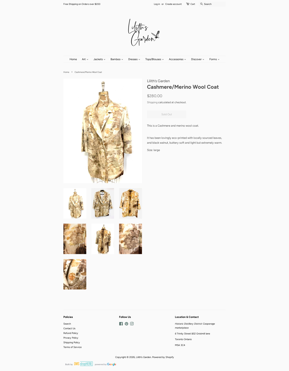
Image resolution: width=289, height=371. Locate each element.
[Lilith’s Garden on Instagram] (132, 324)
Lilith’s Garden (143, 357)
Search (67, 323)
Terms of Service (72, 347)
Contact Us (69, 328)
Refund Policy (70, 333)
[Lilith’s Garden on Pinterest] (126, 324)
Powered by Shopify (163, 357)
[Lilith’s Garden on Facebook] (121, 324)
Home (66, 72)
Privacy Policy (70, 337)
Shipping (152, 102)
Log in (157, 4)
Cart (192, 4)
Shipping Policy (71, 342)
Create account (173, 4)
